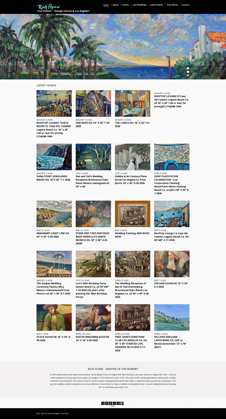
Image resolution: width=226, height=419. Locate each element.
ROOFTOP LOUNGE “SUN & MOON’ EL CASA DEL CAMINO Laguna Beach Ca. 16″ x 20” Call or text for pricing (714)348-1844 (53, 129)
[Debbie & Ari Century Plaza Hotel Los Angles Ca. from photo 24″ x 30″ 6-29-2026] (132, 157)
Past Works (172, 5)
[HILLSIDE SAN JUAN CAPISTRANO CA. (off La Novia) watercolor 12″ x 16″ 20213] (172, 317)
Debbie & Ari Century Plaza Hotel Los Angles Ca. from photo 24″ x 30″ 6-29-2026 (131, 180)
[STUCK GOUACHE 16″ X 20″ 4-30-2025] (54, 317)
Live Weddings (139, 5)
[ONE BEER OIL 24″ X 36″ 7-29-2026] (93, 103)
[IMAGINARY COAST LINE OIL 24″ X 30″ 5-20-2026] (54, 214)
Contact (186, 5)
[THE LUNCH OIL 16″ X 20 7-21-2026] (132, 103)
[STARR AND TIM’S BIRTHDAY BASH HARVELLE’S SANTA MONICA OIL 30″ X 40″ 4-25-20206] (93, 214)
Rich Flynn (40, 413)
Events (125, 5)
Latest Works (156, 5)
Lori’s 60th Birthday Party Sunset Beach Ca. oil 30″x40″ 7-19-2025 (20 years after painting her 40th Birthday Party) (92, 290)
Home (106, 5)
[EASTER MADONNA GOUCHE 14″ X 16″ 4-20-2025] (93, 317)
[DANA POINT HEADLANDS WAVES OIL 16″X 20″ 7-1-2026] (54, 157)
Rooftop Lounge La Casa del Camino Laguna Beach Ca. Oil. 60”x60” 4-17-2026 (171, 237)
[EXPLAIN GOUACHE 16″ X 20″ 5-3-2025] (172, 264)
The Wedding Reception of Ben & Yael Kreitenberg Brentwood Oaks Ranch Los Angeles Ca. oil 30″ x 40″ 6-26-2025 (132, 290)
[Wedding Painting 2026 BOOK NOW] (132, 214)
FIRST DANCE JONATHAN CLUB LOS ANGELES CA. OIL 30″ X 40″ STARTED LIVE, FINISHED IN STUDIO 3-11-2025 (131, 343)
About (115, 5)
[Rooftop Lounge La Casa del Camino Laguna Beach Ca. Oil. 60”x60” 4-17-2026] (172, 214)
